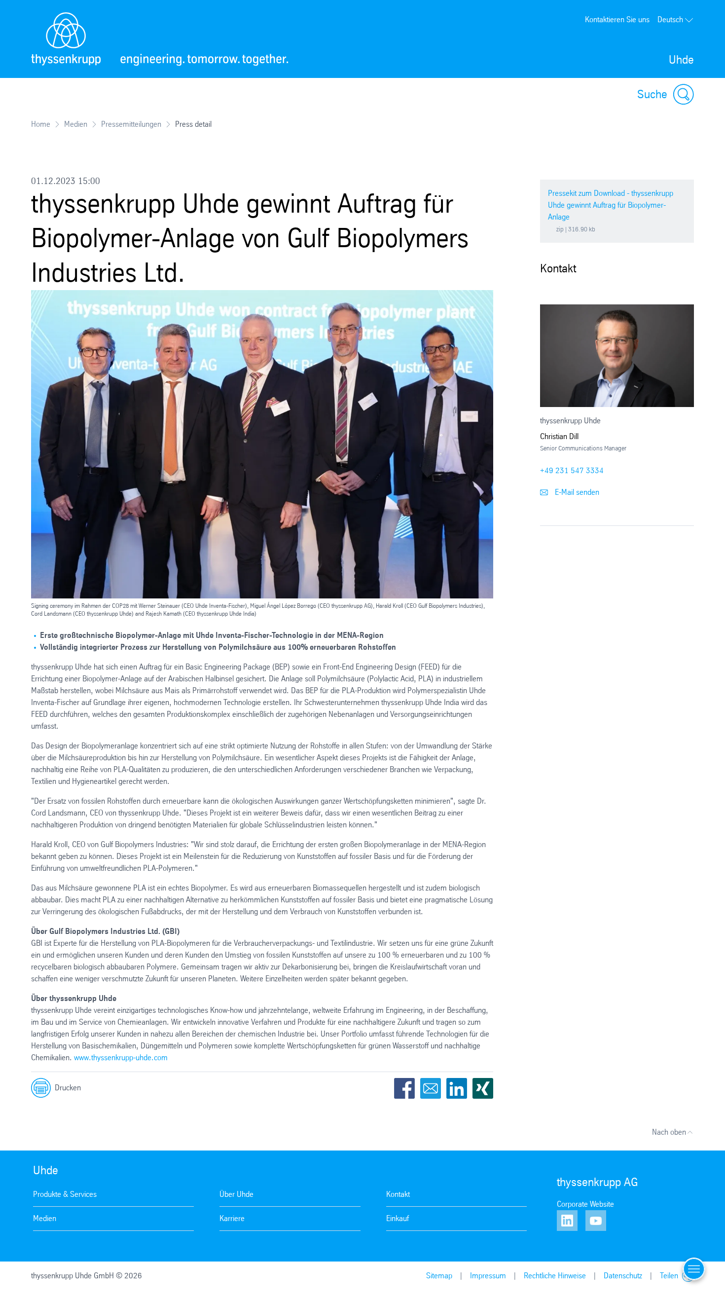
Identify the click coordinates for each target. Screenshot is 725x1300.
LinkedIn (456, 1088)
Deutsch (670, 19)
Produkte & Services (65, 1194)
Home (40, 124)
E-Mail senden (576, 492)
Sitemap (439, 1275)
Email (430, 1088)
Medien (75, 124)
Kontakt (398, 1194)
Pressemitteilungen (131, 124)
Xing (482, 1088)
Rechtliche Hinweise (555, 1275)
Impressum (488, 1275)
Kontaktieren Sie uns (617, 19)
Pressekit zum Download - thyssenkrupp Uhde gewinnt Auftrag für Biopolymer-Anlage (610, 205)
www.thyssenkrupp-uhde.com (121, 1057)
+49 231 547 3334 (572, 470)
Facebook (404, 1088)
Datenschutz (623, 1275)
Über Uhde (236, 1194)
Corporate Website (585, 1204)
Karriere (232, 1218)
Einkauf (397, 1218)
